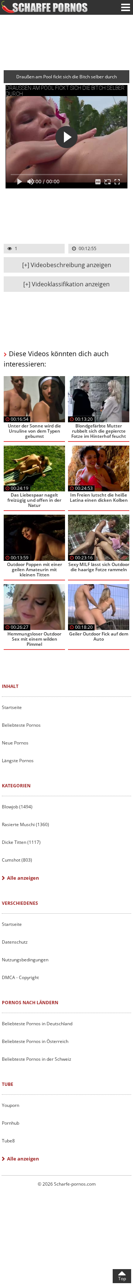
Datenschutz (15, 942)
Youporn (10, 1105)
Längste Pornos (18, 760)
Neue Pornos (15, 743)
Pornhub (10, 1123)
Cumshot (17, 860)
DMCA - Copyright (20, 977)
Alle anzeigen (23, 878)
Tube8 (8, 1141)
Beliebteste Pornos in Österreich (35, 1041)
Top (122, 1278)
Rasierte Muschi (25, 824)
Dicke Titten (21, 842)
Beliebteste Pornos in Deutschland (37, 1023)
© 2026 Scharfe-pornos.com (67, 1184)
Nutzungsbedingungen (25, 960)
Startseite (12, 707)
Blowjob (17, 807)
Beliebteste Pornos (21, 725)
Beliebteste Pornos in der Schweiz (36, 1059)
